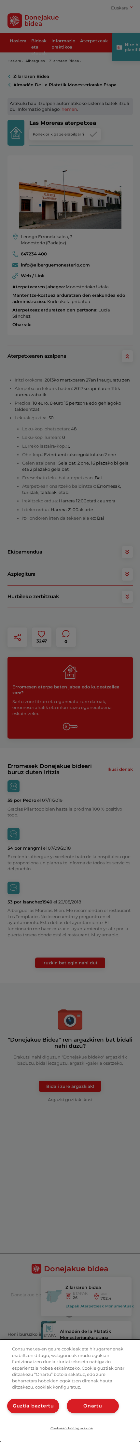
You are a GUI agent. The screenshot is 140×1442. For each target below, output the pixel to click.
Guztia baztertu (33, 1406)
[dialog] (70, 1390)
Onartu (92, 1406)
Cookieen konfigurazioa (71, 1428)
